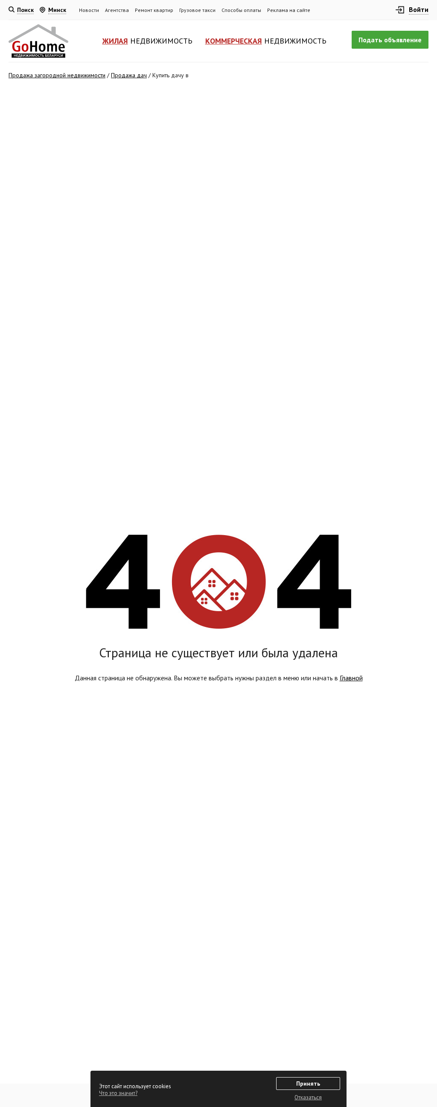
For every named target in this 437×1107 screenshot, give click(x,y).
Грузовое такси (197, 10)
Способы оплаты (241, 10)
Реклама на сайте (288, 10)
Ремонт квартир (154, 10)
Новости (89, 10)
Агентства (117, 10)
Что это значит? (118, 1093)
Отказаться (308, 1097)
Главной (351, 678)
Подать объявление (390, 39)
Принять (308, 1083)
